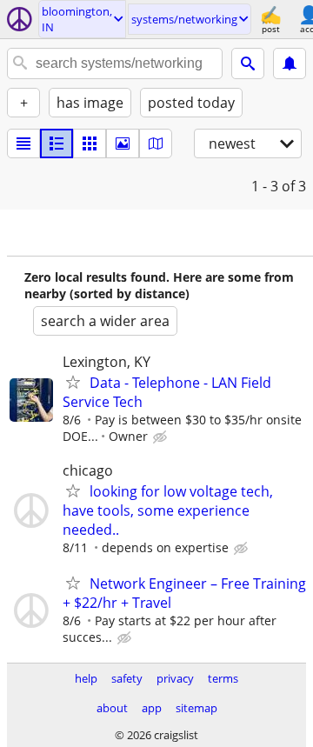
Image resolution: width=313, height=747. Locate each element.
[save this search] (289, 63)
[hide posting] (161, 437)
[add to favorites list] (73, 381)
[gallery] (122, 143)
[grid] (89, 143)
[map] (155, 143)
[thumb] (56, 143)
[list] (23, 143)
